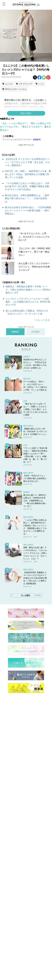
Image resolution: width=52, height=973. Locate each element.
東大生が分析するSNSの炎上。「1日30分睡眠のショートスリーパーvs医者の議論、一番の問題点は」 (28, 210)
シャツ (41, 84)
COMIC (35, 331)
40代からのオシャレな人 (15, 89)
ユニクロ (9, 84)
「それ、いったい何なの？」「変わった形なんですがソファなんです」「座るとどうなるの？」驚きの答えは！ (25, 126)
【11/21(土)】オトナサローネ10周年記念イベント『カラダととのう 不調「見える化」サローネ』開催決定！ (27, 162)
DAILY (15, 331)
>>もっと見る (42, 320)
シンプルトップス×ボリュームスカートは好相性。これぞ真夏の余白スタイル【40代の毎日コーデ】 (28, 302)
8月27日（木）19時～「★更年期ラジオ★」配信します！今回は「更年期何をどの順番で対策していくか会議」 (28, 174)
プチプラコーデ (25, 84)
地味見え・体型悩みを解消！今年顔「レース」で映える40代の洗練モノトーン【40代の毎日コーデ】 (28, 289)
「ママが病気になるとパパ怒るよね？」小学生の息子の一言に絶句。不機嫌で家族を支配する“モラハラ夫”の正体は (27, 186)
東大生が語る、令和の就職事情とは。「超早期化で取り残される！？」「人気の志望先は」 (27, 198)
